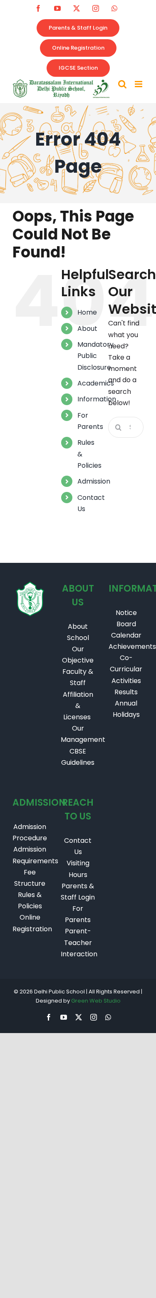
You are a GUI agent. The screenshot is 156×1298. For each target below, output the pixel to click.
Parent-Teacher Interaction (79, 942)
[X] (76, 8)
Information (96, 399)
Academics (95, 383)
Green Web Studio (96, 1001)
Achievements (132, 646)
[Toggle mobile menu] (139, 84)
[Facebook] (38, 8)
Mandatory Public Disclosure (95, 356)
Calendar (126, 635)
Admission (93, 481)
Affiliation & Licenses (78, 706)
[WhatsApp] (114, 8)
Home (87, 312)
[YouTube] (57, 8)
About (87, 328)
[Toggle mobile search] (122, 84)
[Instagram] (95, 8)
